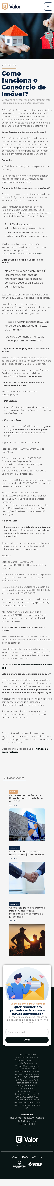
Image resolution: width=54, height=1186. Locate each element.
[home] (12, 6)
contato (37, 1157)
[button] (48, 6)
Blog (25, 1157)
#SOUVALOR (9, 65)
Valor (15, 1157)
